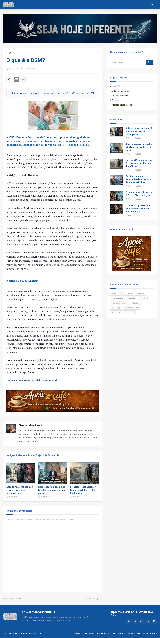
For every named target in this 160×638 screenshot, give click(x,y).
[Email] (16, 79)
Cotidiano (140, 294)
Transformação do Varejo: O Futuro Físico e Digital (139, 194)
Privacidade (134, 633)
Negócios (136, 303)
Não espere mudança (120, 95)
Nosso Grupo (119, 633)
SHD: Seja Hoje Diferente (15, 633)
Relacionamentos (132, 308)
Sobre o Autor (103, 633)
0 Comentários (29, 69)
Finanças (142, 298)
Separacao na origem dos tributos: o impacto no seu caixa (51, 490)
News (77, 633)
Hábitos (115, 303)
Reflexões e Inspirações (121, 105)
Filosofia (131, 298)
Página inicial (12, 52)
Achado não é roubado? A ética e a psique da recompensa (19, 490)
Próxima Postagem (92, 598)
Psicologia (116, 308)
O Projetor (114, 100)
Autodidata (128, 294)
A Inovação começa (119, 86)
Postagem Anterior (13, 598)
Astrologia (116, 294)
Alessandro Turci (30, 425)
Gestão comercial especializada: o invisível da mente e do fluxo (138, 179)
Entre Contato (150, 633)
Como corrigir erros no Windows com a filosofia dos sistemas (138, 208)
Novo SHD (88, 633)
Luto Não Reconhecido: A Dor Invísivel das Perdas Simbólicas (83, 490)
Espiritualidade (118, 298)
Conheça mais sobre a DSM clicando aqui (31, 380)
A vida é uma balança (119, 91)
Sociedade (116, 312)
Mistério (125, 303)
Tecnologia (129, 312)
